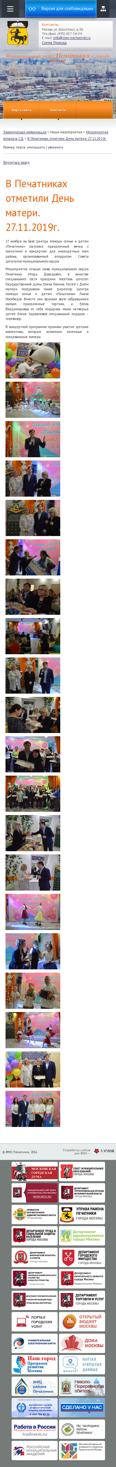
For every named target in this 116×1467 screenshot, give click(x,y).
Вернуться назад (16, 162)
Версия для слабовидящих (67, 8)
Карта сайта (103, 8)
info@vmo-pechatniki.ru (72, 38)
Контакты (58, 110)
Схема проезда (54, 42)
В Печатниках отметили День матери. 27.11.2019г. (66, 138)
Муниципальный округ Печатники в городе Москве (17, 34)
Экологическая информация (24, 132)
